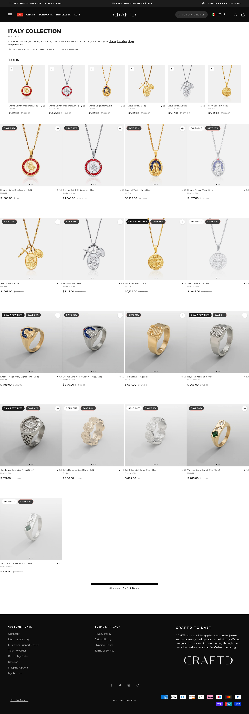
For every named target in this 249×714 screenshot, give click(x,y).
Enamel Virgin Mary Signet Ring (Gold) (19, 376)
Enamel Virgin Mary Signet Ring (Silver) (82, 376)
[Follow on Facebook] (111, 685)
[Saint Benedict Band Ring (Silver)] (156, 435)
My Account (15, 673)
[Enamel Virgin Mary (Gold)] (156, 155)
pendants (17, 44)
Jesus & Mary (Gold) (137, 106)
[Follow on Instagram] (129, 685)
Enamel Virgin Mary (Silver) (200, 190)
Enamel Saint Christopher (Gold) (23, 106)
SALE (20, 14)
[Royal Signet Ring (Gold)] (156, 342)
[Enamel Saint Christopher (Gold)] (31, 155)
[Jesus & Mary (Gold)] (31, 249)
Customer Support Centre (23, 645)
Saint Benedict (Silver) (198, 283)
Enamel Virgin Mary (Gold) (100, 106)
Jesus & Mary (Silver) (177, 106)
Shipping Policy (104, 645)
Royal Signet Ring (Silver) (199, 376)
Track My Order (17, 650)
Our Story (13, 633)
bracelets (122, 41)
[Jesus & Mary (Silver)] (93, 249)
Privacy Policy (103, 633)
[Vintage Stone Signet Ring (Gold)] (218, 435)
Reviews (13, 662)
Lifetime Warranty (18, 639)
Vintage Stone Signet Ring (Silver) (17, 563)
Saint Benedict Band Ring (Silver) (141, 470)
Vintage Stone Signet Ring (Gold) (203, 470)
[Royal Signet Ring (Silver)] (218, 342)
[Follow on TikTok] (137, 685)
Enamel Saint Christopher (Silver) (63, 106)
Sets (77, 14)
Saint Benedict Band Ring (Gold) (79, 470)
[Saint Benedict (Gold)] (156, 249)
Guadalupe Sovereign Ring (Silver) (17, 470)
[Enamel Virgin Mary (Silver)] (218, 155)
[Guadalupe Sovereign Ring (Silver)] (31, 435)
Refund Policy (103, 639)
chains (112, 41)
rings (131, 41)
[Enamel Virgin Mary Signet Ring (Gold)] (31, 342)
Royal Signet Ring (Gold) (137, 376)
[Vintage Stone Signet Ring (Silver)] (31, 529)
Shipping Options (18, 667)
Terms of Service (104, 650)
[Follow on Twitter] (120, 685)
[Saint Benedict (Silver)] (218, 249)
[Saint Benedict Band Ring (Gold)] (93, 435)
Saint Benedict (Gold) (218, 106)
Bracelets (63, 14)
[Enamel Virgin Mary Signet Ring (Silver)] (93, 342)
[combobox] (193, 14)
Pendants (46, 14)
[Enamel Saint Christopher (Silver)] (93, 155)
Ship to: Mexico (19, 700)
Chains (31, 14)
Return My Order (18, 656)
